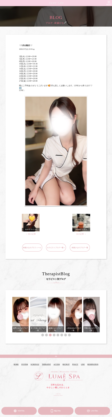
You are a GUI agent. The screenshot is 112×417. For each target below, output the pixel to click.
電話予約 (57, 411)
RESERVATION (92, 364)
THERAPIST (46, 364)
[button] (42, 335)
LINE (83, 364)
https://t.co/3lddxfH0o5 (35, 90)
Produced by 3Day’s (58, 395)
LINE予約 (94, 411)
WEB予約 (21, 411)
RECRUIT (66, 364)
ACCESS (57, 364)
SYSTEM (24, 364)
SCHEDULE (35, 364)
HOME (16, 364)
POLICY (75, 364)
